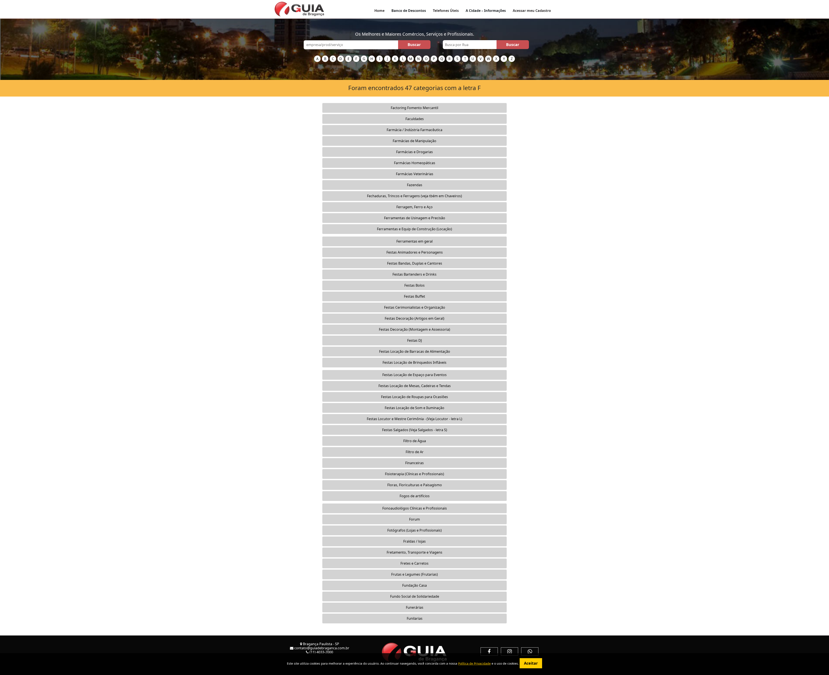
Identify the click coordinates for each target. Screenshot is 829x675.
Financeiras (414, 463)
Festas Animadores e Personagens (414, 252)
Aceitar (531, 663)
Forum (414, 519)
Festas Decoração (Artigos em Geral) (414, 318)
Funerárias (414, 607)
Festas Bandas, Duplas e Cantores (414, 263)
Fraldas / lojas (414, 541)
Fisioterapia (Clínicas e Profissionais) (414, 474)
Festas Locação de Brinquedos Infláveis (414, 362)
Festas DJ (414, 340)
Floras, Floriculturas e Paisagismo (414, 485)
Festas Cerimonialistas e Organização (414, 307)
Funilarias (414, 618)
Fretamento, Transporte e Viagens (414, 552)
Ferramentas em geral (414, 241)
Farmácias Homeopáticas (414, 162)
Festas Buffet (414, 296)
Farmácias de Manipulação (414, 140)
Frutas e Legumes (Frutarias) (414, 574)
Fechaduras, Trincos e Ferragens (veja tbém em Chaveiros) (414, 196)
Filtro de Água (414, 440)
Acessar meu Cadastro (532, 10)
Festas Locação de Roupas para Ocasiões (414, 396)
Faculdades (414, 118)
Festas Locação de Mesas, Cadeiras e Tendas (414, 385)
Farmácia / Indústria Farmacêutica (414, 129)
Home (379, 10)
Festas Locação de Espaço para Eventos (414, 374)
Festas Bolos (414, 285)
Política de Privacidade (474, 663)
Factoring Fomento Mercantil (414, 107)
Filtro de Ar (415, 451)
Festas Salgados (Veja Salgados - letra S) (414, 429)
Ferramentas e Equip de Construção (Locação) (414, 229)
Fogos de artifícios (415, 496)
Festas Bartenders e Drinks (414, 274)
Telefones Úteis (446, 10)
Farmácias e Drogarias (414, 151)
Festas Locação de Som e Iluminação (414, 407)
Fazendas (414, 185)
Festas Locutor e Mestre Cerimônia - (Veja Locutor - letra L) (414, 418)
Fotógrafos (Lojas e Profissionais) (414, 530)
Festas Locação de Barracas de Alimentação (414, 351)
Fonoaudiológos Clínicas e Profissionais (414, 508)
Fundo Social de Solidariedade (414, 596)
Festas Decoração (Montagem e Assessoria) (414, 329)
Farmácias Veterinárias (414, 174)
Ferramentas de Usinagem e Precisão (414, 218)
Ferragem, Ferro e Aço (414, 207)
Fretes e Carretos (414, 563)
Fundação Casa (414, 585)
